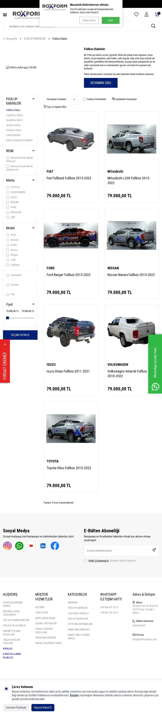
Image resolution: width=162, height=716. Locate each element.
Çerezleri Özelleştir (16, 707)
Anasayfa (11, 38)
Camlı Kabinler (13, 135)
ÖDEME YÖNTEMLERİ (46, 623)
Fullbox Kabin (13, 110)
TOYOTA (14, 187)
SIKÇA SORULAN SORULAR (11, 641)
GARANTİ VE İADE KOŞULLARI (12, 632)
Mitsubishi (16, 212)
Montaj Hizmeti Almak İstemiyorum (19, 168)
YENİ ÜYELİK (41, 612)
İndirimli (14, 284)
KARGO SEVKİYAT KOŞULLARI (44, 630)
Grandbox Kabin (14, 120)
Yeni (12, 294)
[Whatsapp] (19, 545)
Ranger (14, 254)
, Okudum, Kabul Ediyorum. (112, 560)
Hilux (13, 234)
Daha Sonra (89, 20)
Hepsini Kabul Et (43, 707)
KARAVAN (72, 602)
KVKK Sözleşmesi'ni (99, 560)
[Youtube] (31, 545)
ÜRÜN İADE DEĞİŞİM (45, 637)
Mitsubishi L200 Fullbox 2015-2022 (128, 180)
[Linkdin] (43, 545)
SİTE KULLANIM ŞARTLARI (16, 620)
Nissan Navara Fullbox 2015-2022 (131, 275)
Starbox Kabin (13, 125)
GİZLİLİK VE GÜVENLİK (14, 625)
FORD (13, 207)
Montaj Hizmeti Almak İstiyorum (19, 159)
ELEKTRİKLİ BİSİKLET (78, 613)
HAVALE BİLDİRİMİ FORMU (48, 643)
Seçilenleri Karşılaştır (126, 99)
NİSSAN (14, 202)
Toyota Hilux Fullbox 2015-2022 (69, 468)
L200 (12, 259)
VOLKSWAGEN (17, 192)
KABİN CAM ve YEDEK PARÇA (79, 636)
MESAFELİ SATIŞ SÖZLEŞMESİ (11, 613)
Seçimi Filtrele (20, 335)
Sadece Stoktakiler (96, 99)
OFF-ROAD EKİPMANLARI (80, 623)
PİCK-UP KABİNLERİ (78, 607)
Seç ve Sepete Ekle (56, 106)
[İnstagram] (7, 545)
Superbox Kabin (14, 115)
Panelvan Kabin (14, 130)
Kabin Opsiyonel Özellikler (19, 140)
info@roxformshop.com (145, 639)
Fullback (14, 264)
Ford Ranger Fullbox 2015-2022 (69, 275)
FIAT (12, 217)
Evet (110, 20)
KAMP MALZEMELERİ (78, 629)
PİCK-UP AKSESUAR (78, 618)
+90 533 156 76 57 (109, 612)
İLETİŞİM (39, 607)
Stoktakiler (16, 275)
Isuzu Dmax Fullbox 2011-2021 (68, 371)
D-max (13, 244)
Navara (14, 249)
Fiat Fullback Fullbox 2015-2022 (69, 178)
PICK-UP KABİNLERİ (35, 38)
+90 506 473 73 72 (109, 607)
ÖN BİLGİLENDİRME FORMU (13, 604)
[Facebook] (54, 545)
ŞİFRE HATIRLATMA (45, 618)
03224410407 (139, 625)
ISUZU (13, 197)
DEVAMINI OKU (100, 83)
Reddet (74, 695)
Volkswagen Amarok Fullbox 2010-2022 (127, 373)
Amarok (14, 239)
